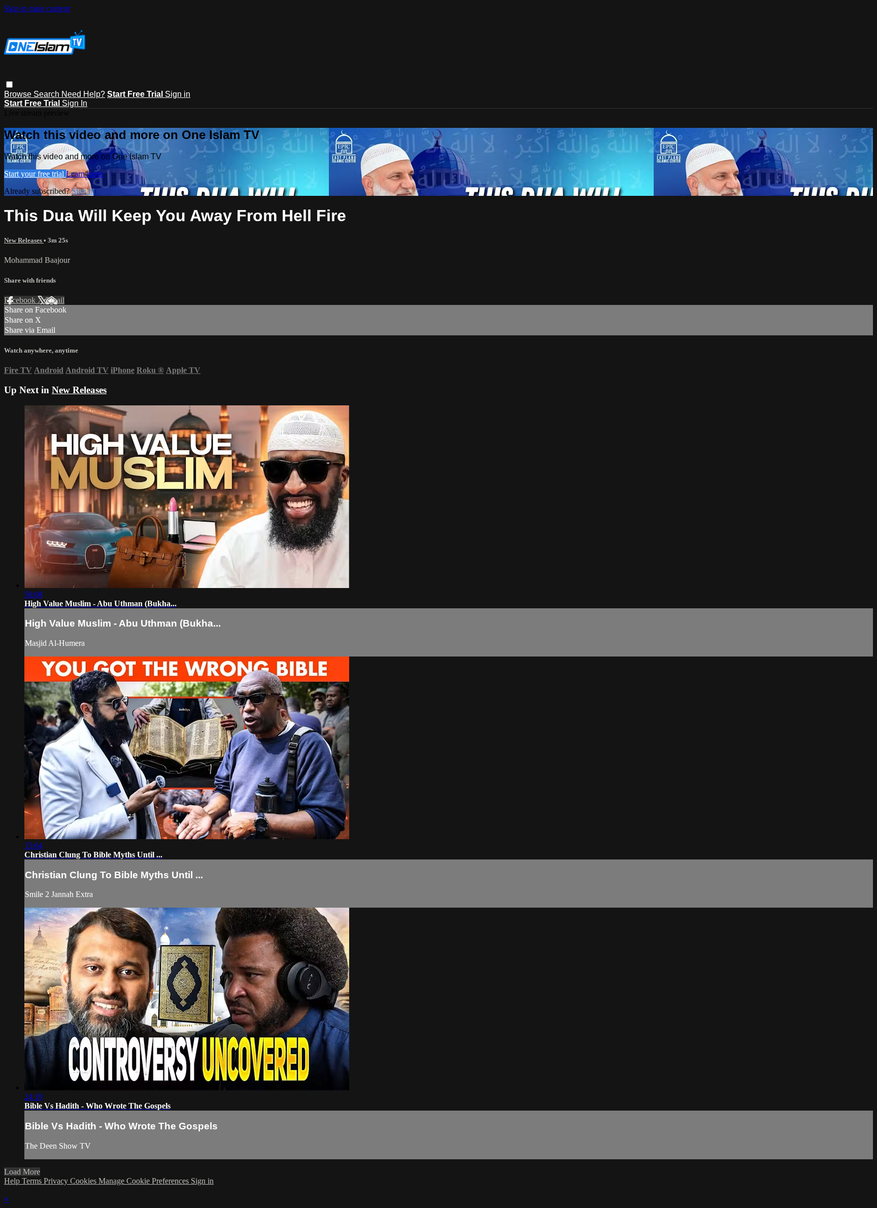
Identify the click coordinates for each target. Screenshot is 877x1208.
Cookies (84, 1181)
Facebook (21, 300)
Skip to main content (37, 8)
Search (47, 94)
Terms (33, 1181)
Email (55, 300)
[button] (9, 84)
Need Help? (83, 94)
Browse (18, 94)
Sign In (74, 103)
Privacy (57, 1181)
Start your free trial (35, 173)
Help (13, 1181)
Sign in (177, 94)
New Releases (24, 240)
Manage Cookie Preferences (144, 1181)
